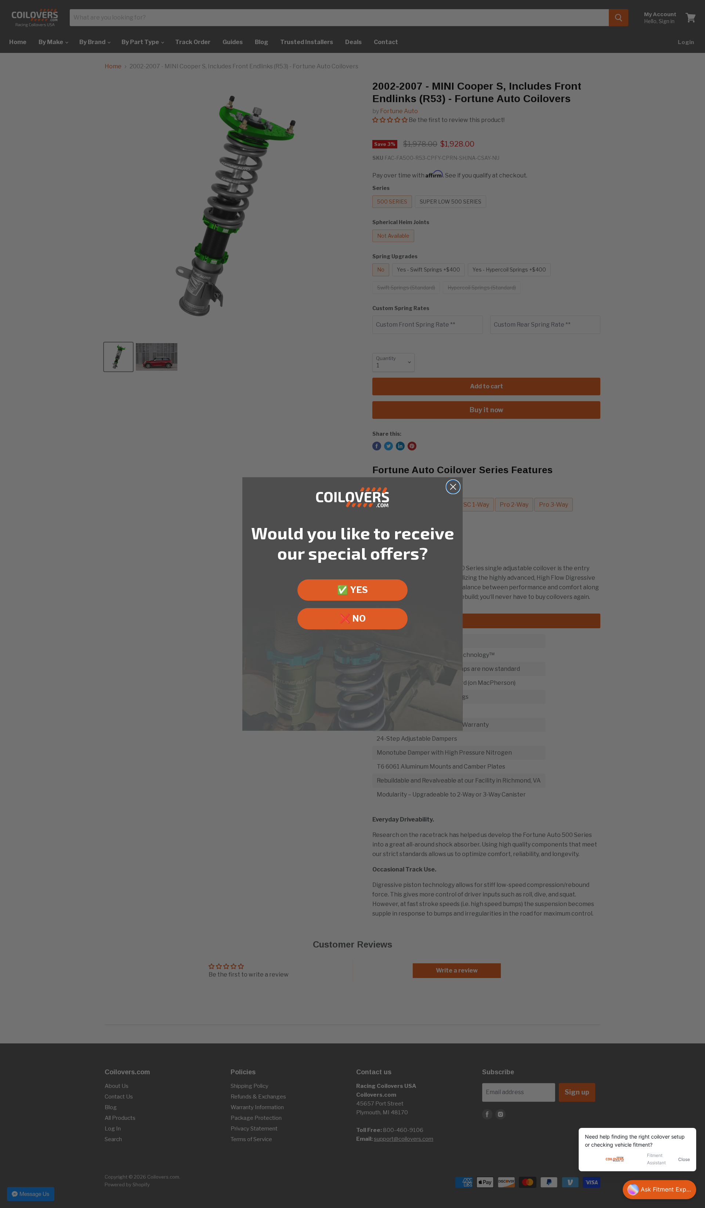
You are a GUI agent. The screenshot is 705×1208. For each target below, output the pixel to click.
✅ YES (352, 590)
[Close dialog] (453, 486)
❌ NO (352, 618)
